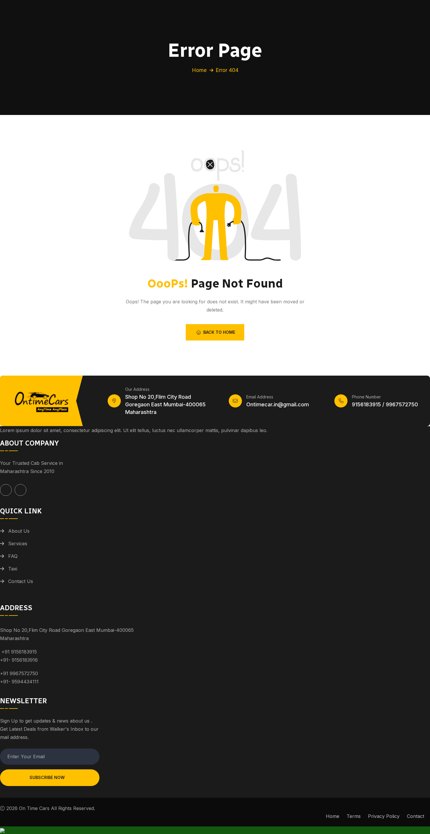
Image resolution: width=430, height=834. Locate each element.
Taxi (12, 569)
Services (17, 543)
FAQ (13, 556)
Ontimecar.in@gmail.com (277, 404)
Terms (354, 816)
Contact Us (20, 581)
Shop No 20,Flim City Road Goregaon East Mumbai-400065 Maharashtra (165, 404)
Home (199, 70)
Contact (415, 816)
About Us (19, 531)
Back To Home (219, 332)
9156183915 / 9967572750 (385, 404)
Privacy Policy (384, 816)
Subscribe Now (47, 777)
